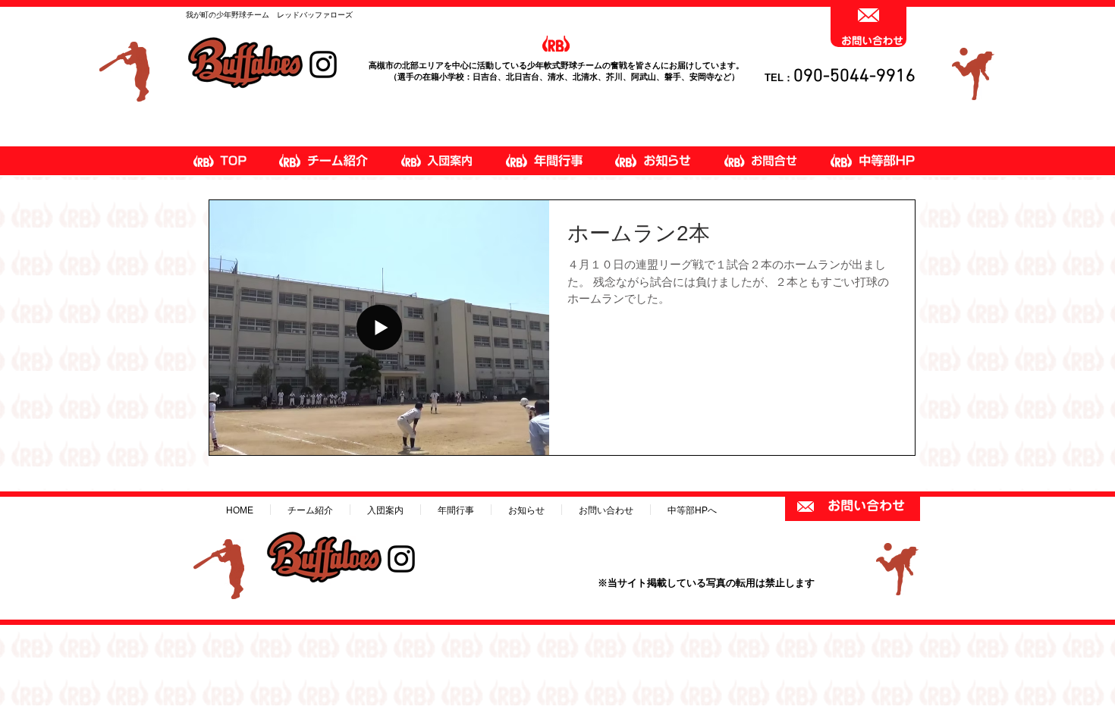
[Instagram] (323, 64)
